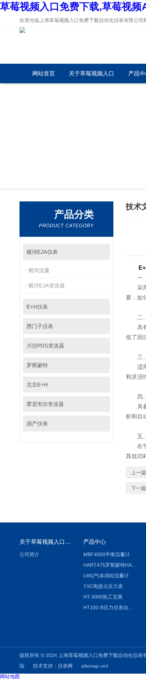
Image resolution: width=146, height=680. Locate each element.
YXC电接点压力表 (103, 586)
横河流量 (39, 270)
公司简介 (29, 554)
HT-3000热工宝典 (103, 597)
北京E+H (37, 385)
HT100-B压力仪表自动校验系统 (110, 607)
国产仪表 (37, 424)
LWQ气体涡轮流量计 (106, 575)
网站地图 (10, 676)
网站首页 (43, 73)
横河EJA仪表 (42, 252)
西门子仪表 (40, 326)
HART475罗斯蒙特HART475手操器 (110, 565)
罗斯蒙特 (37, 365)
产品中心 (94, 542)
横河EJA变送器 (46, 285)
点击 (101, 252)
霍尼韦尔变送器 (45, 404)
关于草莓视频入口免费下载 (91, 76)
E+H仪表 (37, 307)
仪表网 (65, 666)
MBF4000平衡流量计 (106, 554)
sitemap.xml (94, 666)
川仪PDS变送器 (45, 346)
